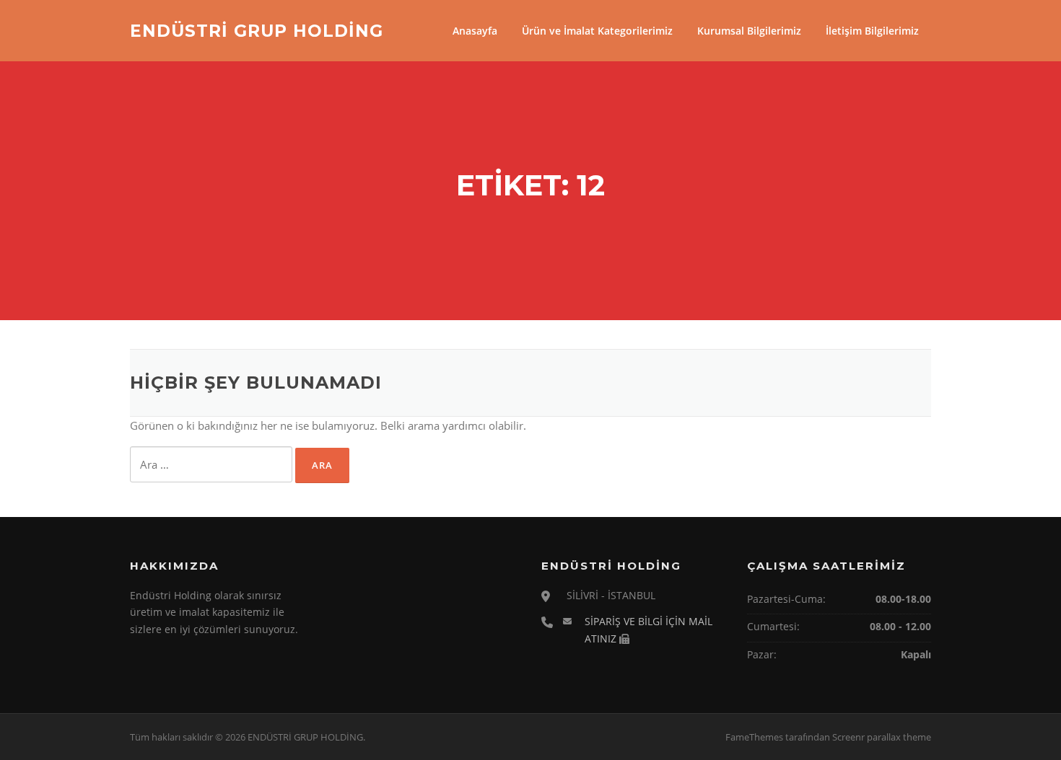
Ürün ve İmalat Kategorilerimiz (597, 30)
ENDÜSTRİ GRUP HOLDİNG (256, 30)
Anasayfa (475, 30)
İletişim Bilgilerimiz (872, 30)
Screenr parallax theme (881, 736)
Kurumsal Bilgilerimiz (749, 30)
